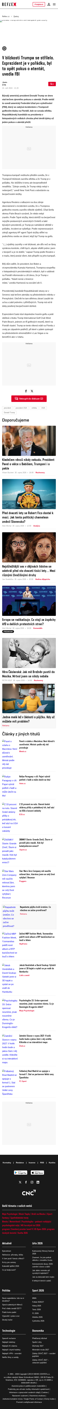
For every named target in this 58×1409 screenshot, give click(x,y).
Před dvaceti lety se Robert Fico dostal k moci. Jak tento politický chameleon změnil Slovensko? (27, 517)
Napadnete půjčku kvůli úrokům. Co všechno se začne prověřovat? (35, 909)
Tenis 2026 (36, 1310)
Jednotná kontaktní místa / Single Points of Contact (22, 1399)
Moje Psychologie (9, 1214)
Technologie (8, 1330)
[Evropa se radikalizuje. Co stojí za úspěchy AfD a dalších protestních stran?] (29, 601)
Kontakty (7, 1163)
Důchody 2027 (37, 1346)
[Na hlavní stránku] (9, 4)
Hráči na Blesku (38, 1214)
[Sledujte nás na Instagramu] (32, 1182)
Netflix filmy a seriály (10, 1357)
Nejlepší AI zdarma (9, 1346)
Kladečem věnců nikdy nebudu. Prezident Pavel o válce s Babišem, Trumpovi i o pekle (28, 464)
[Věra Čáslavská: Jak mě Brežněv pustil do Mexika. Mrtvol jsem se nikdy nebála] (29, 653)
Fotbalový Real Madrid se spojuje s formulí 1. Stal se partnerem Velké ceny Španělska (36, 1074)
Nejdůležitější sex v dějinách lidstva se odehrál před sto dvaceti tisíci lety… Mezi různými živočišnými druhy (28, 570)
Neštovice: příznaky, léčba (12, 1255)
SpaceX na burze (9, 1338)
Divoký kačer (7, 1320)
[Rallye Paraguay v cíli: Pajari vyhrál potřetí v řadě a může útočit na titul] (10, 786)
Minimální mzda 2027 (40, 1350)
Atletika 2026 (37, 1317)
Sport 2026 (38, 1290)
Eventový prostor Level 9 (22, 1229)
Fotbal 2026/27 (38, 1302)
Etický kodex (50, 1399)
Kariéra (52, 1163)
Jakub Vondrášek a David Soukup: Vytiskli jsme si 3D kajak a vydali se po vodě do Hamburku (37, 968)
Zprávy (16, 16)
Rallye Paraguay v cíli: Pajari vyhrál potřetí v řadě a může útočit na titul (34, 778)
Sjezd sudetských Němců (12, 1305)
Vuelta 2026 (23, 1232)
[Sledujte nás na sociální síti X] (20, 1182)
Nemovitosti (15, 1221)
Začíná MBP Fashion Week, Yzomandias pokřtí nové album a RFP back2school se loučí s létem (36, 936)
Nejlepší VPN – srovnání (11, 1353)
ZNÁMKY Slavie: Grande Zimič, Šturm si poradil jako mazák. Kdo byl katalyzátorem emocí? (35, 842)
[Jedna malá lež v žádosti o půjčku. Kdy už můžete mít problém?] (28, 698)
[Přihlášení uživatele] (49, 4)
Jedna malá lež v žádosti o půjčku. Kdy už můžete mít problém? (28, 719)
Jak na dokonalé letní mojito (43, 1277)
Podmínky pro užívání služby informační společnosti (28, 1389)
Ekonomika (38, 1330)
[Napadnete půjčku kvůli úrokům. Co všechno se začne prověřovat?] (10, 916)
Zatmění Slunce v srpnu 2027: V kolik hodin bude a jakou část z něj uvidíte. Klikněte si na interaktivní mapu (35, 1039)
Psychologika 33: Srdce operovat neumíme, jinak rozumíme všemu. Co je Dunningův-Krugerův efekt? (36, 1003)
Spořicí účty (37, 1342)
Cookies (45, 1392)
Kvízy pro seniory (9, 1262)
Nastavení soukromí (20, 1396)
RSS (42, 1163)
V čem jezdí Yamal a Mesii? (13, 1259)
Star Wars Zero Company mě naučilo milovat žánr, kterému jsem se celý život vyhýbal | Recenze (37, 874)
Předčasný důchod (39, 1338)
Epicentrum (6, 1251)
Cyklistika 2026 (38, 1321)
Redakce (20, 1163)
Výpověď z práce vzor (10, 1316)
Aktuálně (7, 1243)
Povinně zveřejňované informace (29, 1402)
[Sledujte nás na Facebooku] (26, 1182)
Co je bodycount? (9, 1270)
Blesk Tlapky (24, 1214)
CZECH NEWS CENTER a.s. (38, 1374)
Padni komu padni (9, 1312)
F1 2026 (35, 1313)
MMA (34, 1298)
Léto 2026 (37, 1243)
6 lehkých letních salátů (41, 1281)
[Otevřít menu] (54, 4)
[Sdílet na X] (32, 391)
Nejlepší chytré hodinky (11, 1350)
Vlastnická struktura (37, 1396)
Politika (6, 1290)
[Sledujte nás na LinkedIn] (38, 1182)
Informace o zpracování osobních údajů (24, 1392)
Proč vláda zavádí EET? (11, 1308)
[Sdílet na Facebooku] (26, 391)
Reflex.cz (6, 16)
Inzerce (32, 1163)
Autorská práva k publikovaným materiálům (28, 1386)
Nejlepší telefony (8, 1342)
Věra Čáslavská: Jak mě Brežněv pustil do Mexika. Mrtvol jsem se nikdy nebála (28, 674)
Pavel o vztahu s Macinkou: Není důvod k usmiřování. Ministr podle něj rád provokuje (37, 744)
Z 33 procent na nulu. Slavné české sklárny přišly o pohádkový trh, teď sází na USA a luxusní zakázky (36, 807)
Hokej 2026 (36, 1306)
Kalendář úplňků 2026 (10, 1266)
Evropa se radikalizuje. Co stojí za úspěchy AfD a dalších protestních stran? (29, 622)
